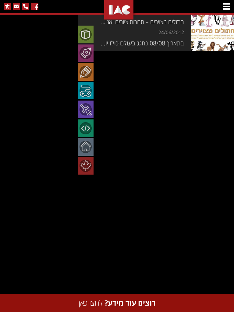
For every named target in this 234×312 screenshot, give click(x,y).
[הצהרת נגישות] (7, 6)
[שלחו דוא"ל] (16, 6)
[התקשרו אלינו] (25, 6)
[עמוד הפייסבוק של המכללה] (34, 6)
